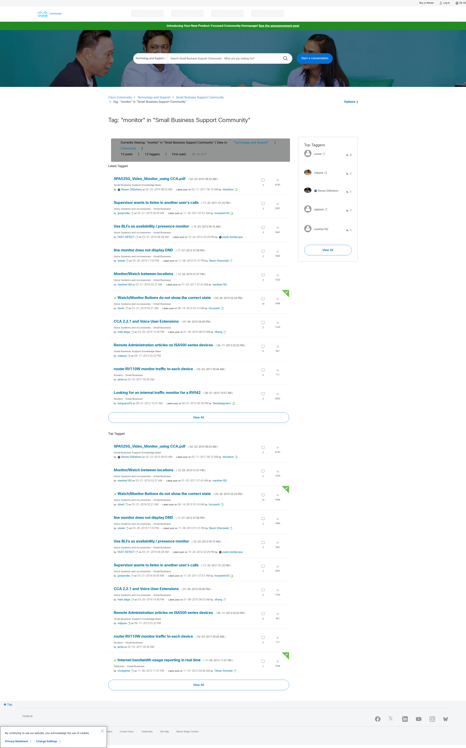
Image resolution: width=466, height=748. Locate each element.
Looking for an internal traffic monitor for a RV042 (173, 393)
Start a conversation (314, 58)
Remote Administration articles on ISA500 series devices (179, 345)
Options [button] (349, 102)
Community (128, 148)
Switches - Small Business (129, 666)
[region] (53, 737)
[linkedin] (405, 719)
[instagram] (432, 719)
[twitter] (391, 719)
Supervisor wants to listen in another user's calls (172, 203)
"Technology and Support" (251, 142)
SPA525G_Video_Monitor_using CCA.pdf (166, 179)
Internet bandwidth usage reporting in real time (175, 660)
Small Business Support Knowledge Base (137, 185)
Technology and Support (153, 97)
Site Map (164, 732)
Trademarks (147, 732)
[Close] (102, 731)
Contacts (27, 716)
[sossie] (316, 158)
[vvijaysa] (317, 176)
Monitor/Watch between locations (160, 274)
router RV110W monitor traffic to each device (169, 369)
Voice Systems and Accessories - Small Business (142, 209)
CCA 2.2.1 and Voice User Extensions (162, 321)
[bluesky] (445, 718)
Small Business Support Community (200, 97)
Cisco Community (120, 97)
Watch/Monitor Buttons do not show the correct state (180, 298)
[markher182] (317, 233)
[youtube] (418, 719)
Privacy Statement (16, 741)
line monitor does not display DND (159, 250)
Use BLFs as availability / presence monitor (167, 226)
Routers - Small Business (128, 375)
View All (198, 418)
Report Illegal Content (187, 732)
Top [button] (9, 704)
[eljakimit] (317, 213)
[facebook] (377, 719)
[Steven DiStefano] (322, 193)
